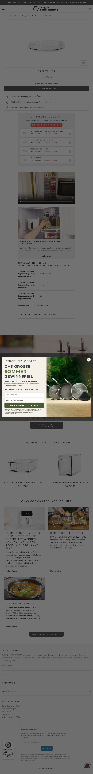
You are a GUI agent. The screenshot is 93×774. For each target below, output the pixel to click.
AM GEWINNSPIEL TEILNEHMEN (24, 405)
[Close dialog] (89, 359)
